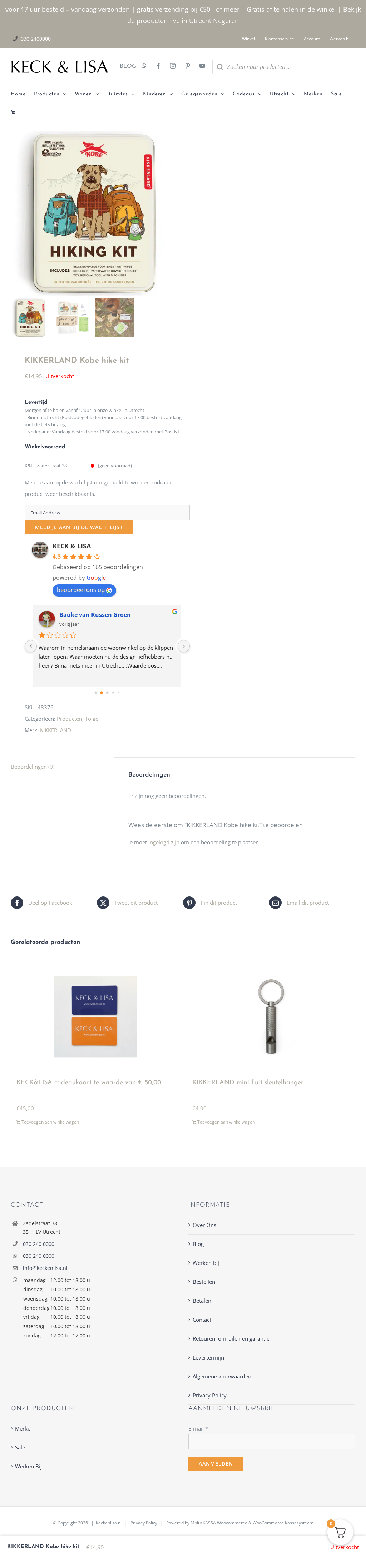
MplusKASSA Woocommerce (219, 1523)
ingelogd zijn (163, 842)
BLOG (125, 66)
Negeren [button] (226, 20)
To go (92, 718)
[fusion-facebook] (158, 66)
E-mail (198, 1428)
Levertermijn (208, 1357)
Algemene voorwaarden (222, 1376)
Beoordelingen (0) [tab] (32, 766)
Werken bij (206, 1262)
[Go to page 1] (101, 693)
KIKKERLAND (55, 730)
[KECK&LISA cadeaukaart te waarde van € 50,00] (95, 1016)
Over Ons (204, 1224)
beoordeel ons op (81, 590)
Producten (69, 718)
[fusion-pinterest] (188, 66)
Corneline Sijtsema (86, 615)
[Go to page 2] (107, 693)
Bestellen (204, 1281)
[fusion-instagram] (173, 66)
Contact (202, 1319)
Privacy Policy (210, 1395)
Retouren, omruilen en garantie (231, 1338)
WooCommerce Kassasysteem (283, 1523)
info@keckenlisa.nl (45, 1268)
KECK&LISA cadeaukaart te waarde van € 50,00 (88, 1083)
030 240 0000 (38, 1244)
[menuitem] (22, 94)
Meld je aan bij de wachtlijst (79, 527)
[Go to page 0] (96, 693)
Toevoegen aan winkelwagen (50, 1122)
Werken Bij (28, 1466)
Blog (198, 1243)
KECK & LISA (72, 546)
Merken (24, 1428)
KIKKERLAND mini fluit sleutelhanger (247, 1083)
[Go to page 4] (118, 693)
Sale (20, 1447)
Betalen (202, 1300)
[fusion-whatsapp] (144, 66)
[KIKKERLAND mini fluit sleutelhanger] (271, 1016)
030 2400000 (36, 38)
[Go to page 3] (113, 693)
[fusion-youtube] (202, 66)
